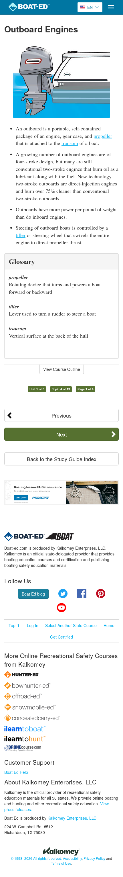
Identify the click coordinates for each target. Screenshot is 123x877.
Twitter (63, 593)
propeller (103, 135)
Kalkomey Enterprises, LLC (71, 818)
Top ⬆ (14, 625)
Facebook (81, 593)
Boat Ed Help (16, 772)
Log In (32, 625)
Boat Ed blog (33, 594)
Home (109, 625)
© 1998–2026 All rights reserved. (36, 858)
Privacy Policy (94, 858)
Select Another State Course (71, 625)
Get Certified (61, 637)
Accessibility (72, 858)
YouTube (61, 607)
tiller (20, 235)
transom (69, 143)
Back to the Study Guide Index (61, 459)
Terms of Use (61, 863)
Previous (61, 415)
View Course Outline (61, 369)
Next (61, 434)
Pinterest (100, 593)
